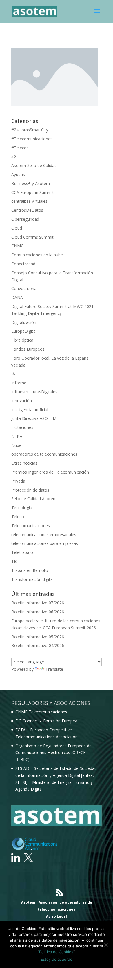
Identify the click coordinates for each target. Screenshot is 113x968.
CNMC (17, 246)
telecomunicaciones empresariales (43, 534)
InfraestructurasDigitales (34, 391)
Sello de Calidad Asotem (34, 498)
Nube (16, 445)
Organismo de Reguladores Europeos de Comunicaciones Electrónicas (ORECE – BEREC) (53, 752)
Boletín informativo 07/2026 (37, 603)
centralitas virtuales (29, 201)
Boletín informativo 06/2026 (37, 611)
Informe (18, 382)
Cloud (16, 228)
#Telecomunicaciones (31, 139)
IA (13, 373)
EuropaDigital (24, 331)
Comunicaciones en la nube (37, 255)
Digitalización (23, 322)
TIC (14, 561)
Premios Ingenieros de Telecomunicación (50, 472)
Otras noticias (24, 463)
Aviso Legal (56, 916)
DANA (17, 297)
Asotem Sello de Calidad (34, 165)
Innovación (21, 400)
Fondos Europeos (28, 349)
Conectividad (23, 264)
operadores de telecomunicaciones (44, 454)
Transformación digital (32, 579)
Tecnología (21, 507)
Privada (18, 481)
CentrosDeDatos (27, 210)
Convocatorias (25, 288)
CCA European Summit (32, 192)
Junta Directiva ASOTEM (34, 418)
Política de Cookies (56, 951)
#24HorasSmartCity (29, 130)
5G (14, 156)
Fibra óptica (22, 340)
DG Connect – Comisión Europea (46, 721)
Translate (54, 669)
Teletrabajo (22, 552)
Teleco (17, 516)
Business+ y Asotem (30, 183)
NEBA (16, 436)
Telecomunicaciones (30, 525)
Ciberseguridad (25, 219)
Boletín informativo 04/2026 (37, 645)
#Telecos (20, 148)
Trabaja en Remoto (29, 570)
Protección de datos (30, 490)
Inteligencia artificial (29, 409)
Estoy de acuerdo (56, 959)
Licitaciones (22, 427)
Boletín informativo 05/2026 (37, 636)
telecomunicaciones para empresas (44, 543)
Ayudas (18, 174)
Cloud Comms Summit (32, 237)
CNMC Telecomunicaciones (41, 712)
